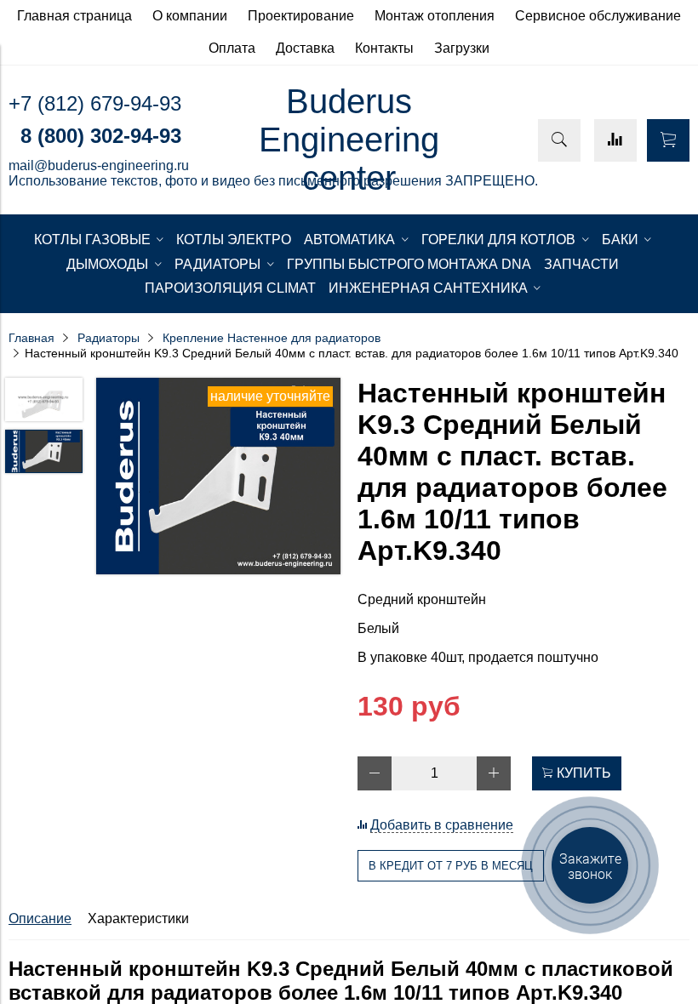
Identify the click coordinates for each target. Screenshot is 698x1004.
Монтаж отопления (435, 16)
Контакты (384, 48)
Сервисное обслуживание (598, 16)
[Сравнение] (615, 140)
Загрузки (461, 48)
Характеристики (138, 918)
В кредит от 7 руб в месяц (451, 865)
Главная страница (74, 16)
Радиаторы (108, 338)
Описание (40, 918)
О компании (189, 16)
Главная (31, 338)
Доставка (305, 48)
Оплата (232, 48)
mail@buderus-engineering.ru (99, 165)
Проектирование (301, 16)
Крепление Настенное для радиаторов (271, 338)
